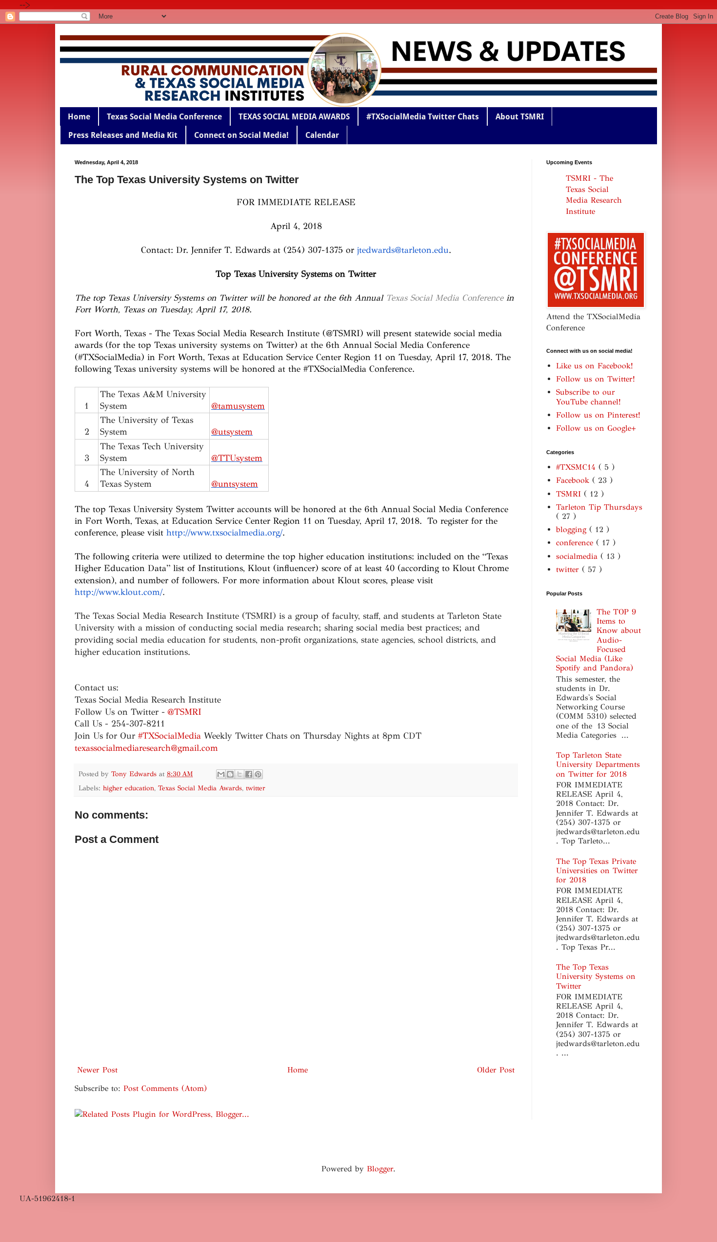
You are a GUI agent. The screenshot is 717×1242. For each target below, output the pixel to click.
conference (576, 542)
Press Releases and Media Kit (123, 135)
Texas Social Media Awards (200, 787)
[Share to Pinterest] (258, 774)
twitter (255, 787)
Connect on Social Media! (241, 135)
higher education (128, 787)
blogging (572, 529)
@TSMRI (184, 712)
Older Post (496, 1069)
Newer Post (97, 1069)
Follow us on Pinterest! (598, 415)
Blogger (380, 1168)
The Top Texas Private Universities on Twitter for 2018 (597, 870)
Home (79, 116)
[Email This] (221, 774)
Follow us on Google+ (596, 428)
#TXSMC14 (577, 467)
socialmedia (578, 556)
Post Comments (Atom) (165, 1088)
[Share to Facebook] (249, 774)
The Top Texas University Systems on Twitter (596, 976)
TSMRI (570, 493)
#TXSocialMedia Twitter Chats (422, 116)
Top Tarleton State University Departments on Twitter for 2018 (598, 764)
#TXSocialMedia (169, 735)
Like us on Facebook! (594, 365)
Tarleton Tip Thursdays (599, 507)
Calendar (322, 135)
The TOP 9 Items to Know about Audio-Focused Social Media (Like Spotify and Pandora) (598, 639)
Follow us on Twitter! (595, 378)
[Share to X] (239, 774)
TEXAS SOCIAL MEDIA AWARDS (294, 116)
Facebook (574, 480)
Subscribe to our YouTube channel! (588, 396)
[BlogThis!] (230, 774)
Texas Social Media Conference (164, 116)
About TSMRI (520, 116)
